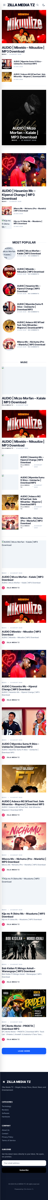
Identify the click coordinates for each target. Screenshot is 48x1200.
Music (24, 362)
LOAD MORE (24, 1051)
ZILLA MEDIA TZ (21, 5)
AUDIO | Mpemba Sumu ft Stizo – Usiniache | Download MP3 (32, 480)
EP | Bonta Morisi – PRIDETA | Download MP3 (18, 1027)
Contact (5, 1133)
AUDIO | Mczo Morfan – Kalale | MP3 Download (24, 400)
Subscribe (24, 1170)
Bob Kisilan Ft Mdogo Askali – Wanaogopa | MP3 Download (18, 970)
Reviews (5, 1110)
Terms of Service (9, 1140)
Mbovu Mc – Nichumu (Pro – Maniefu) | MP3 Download (31, 521)
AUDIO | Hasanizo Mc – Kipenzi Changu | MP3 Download (18, 194)
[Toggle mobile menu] (4, 4)
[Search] (37, 5)
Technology (6, 1106)
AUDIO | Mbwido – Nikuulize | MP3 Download (23, 49)
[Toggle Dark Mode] (43, 4)
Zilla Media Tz (28, 1189)
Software (5, 1113)
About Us (5, 1130)
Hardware (6, 1117)
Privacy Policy (7, 1137)
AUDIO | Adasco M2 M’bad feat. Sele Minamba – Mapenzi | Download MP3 (31, 500)
